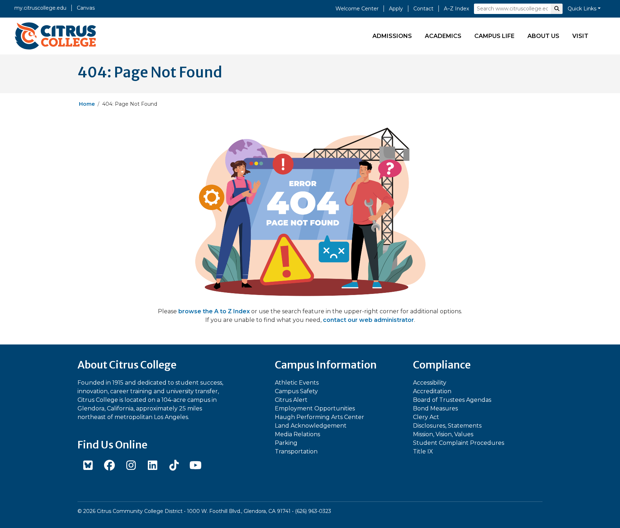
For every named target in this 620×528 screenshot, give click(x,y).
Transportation (296, 451)
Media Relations (297, 434)
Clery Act (426, 417)
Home (87, 104)
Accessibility (429, 382)
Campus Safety (296, 391)
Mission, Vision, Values (443, 434)
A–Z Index (456, 8)
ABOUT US (543, 36)
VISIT (580, 36)
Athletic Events (297, 382)
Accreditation (432, 391)
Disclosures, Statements (447, 425)
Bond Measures (435, 408)
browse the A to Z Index (214, 311)
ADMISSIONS (392, 36)
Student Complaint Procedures (458, 442)
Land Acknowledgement (311, 425)
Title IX (423, 451)
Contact (423, 8)
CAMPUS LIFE (494, 36)
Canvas (86, 8)
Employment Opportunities (315, 408)
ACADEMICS (443, 36)
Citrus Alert (291, 399)
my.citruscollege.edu (40, 8)
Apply (396, 8)
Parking (286, 442)
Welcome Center (357, 8)
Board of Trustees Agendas (452, 399)
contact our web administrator (368, 320)
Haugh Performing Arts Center (319, 417)
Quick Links (582, 8)
